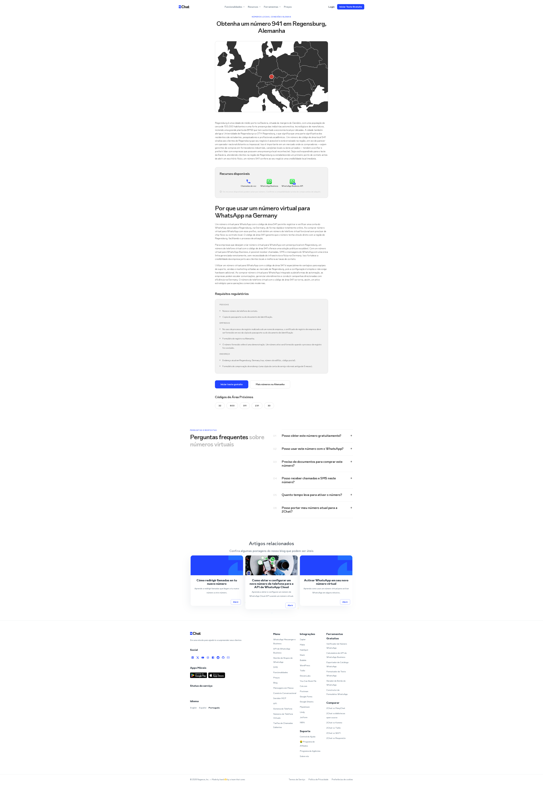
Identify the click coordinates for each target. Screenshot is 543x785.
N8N (302, 722)
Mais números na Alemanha (270, 384)
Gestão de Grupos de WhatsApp (283, 660)
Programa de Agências (310, 750)
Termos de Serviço (297, 779)
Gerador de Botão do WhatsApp (336, 682)
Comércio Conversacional (284, 693)
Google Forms (306, 696)
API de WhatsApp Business (281, 650)
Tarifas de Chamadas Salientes (283, 725)
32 (219, 405)
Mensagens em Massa (283, 687)
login (331, 6)
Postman (304, 691)
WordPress (305, 665)
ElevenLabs (305, 675)
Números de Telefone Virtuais (283, 716)
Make (302, 644)
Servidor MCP (279, 698)
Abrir (236, 601)
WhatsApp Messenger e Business (284, 641)
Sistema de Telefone (282, 708)
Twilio (302, 670)
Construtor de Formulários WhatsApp (337, 692)
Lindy (302, 712)
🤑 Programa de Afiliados (307, 743)
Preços (288, 6)
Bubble (303, 660)
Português (214, 707)
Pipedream (305, 706)
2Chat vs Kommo (334, 722)
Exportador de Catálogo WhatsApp (337, 664)
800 (232, 405)
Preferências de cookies (342, 779)
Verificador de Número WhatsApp (336, 645)
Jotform (303, 717)
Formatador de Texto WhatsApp (336, 673)
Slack (302, 654)
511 (244, 405)
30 (269, 405)
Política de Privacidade (318, 779)
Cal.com (303, 686)
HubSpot (304, 649)
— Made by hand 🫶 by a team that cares (227, 779)
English (193, 707)
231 (257, 405)
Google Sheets (306, 701)
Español (202, 707)
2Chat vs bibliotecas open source (335, 715)
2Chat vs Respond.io (336, 738)
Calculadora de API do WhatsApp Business (336, 655)
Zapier (303, 639)
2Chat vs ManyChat (335, 708)
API (275, 703)
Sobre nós (304, 756)
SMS (275, 667)
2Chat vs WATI (333, 733)
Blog (275, 682)
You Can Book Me (308, 680)
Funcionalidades (280, 672)
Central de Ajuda (307, 736)
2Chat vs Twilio (333, 727)
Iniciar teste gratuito (350, 6)
